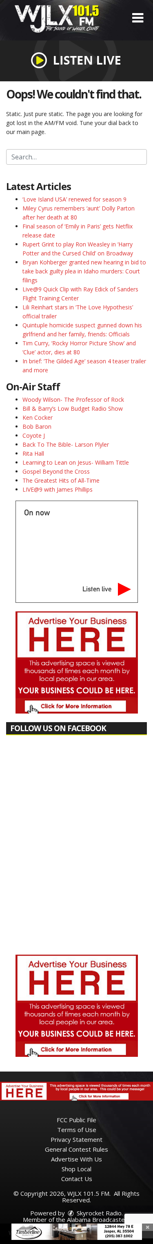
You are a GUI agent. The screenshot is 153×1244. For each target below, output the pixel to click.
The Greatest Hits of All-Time (61, 480)
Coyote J (33, 435)
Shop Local (76, 1169)
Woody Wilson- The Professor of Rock (73, 399)
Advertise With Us (76, 1159)
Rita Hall (33, 453)
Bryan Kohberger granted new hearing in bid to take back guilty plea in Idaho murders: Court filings (84, 271)
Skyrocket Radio (98, 1213)
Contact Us (76, 1179)
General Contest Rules (76, 1149)
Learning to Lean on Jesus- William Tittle (75, 462)
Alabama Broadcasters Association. (95, 1222)
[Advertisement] (77, 662)
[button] (138, 18)
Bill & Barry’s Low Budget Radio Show (72, 408)
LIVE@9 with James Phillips (57, 489)
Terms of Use (76, 1129)
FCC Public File (76, 1120)
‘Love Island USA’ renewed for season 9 (74, 199)
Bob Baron (36, 426)
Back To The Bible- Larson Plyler (65, 444)
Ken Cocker (37, 417)
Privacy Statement (76, 1139)
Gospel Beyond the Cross (56, 471)
